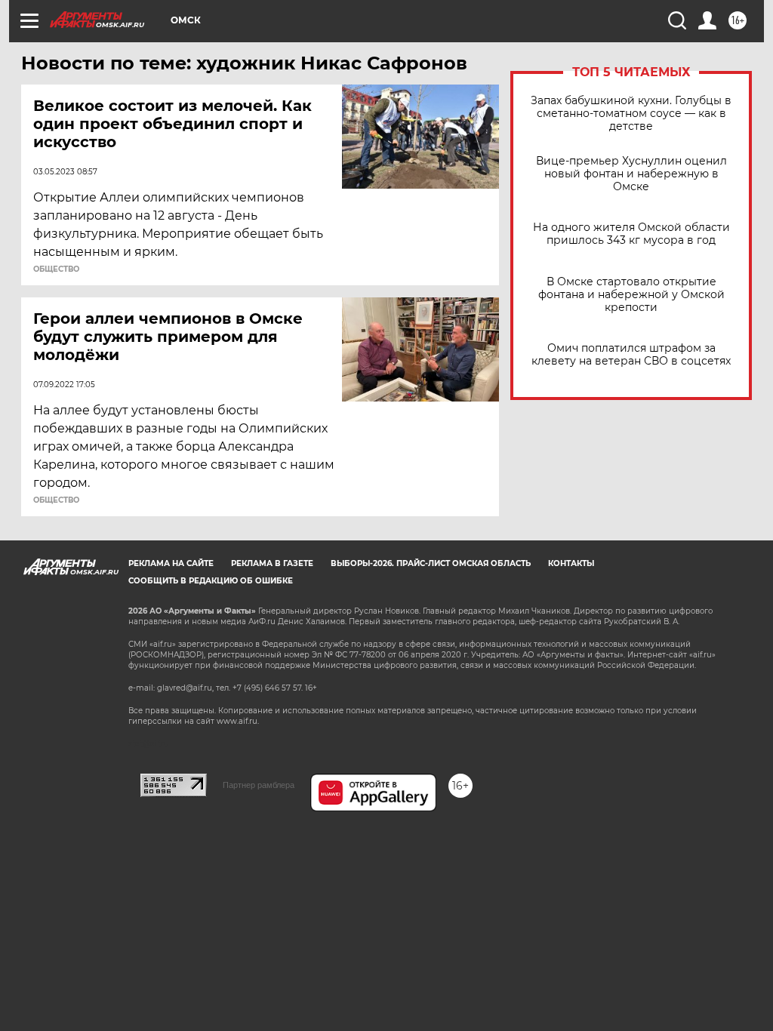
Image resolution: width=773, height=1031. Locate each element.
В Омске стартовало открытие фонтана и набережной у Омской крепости (631, 294)
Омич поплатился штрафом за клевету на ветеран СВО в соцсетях (631, 355)
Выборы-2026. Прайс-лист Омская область (431, 563)
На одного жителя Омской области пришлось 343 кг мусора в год (631, 234)
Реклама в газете (272, 563)
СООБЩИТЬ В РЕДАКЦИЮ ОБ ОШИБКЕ (210, 581)
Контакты (571, 563)
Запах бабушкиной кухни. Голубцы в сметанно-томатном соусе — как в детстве (631, 113)
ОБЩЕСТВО (56, 269)
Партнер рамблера (258, 784)
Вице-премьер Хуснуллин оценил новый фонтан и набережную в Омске (631, 174)
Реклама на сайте (171, 563)
